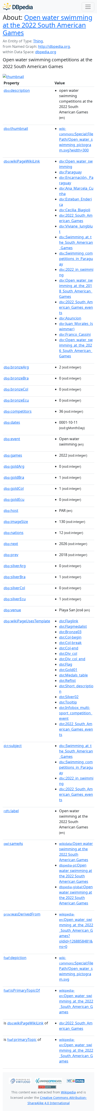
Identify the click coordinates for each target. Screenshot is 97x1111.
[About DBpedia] (18, 7)
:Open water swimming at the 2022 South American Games (76, 851)
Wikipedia (68, 1092)
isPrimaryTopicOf (22, 990)
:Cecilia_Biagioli (74, 209)
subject (13, 745)
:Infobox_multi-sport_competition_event (75, 713)
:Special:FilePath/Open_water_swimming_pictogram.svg (76, 969)
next (11, 543)
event (12, 438)
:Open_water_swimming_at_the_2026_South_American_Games (76, 348)
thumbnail (16, 128)
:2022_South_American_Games (75, 218)
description (17, 90)
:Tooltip (68, 702)
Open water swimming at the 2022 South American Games (47, 25)
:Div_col (68, 653)
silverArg (15, 565)
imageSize (16, 521)
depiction (15, 957)
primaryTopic (22, 1039)
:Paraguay (70, 172)
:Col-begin (70, 637)
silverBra (14, 576)
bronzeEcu (16, 400)
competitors (18, 411)
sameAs (13, 843)
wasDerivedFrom (22, 914)
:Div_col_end (72, 658)
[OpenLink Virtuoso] (20, 1080)
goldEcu (14, 499)
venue (12, 609)
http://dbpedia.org (54, 46)
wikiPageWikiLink (22, 161)
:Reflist (67, 680)
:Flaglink (68, 621)
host (11, 510)
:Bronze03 (70, 631)
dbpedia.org (45, 51)
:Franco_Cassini (75, 334)
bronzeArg (16, 367)
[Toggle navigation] (88, 6)
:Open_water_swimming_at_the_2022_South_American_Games (76, 1001)
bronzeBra (16, 378)
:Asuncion (70, 318)
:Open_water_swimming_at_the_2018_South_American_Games (76, 288)
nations (13, 532)
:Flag (65, 664)
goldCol (14, 488)
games (13, 455)
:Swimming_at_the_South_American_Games (76, 242)
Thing (38, 41)
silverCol (14, 587)
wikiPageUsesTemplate (27, 621)
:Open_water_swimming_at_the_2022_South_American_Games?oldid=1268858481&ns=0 (76, 930)
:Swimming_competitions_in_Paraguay (76, 259)
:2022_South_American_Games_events (76, 307)
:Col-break (70, 642)
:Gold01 (68, 669)
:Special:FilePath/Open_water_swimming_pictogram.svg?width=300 (76, 140)
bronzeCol (16, 389)
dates (12, 422)
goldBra (14, 477)
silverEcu (15, 598)
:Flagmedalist (73, 626)
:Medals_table (73, 675)
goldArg (14, 466)
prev (11, 554)
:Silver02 (69, 696)
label (11, 810)
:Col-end (68, 648)
